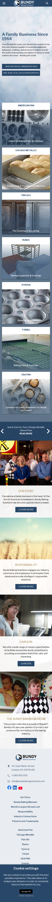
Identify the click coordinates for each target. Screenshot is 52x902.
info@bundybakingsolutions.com (28, 781)
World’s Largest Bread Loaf (25, 807)
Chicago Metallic (25, 834)
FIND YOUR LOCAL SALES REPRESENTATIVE (21, 73)
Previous (2, 431)
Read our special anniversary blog (21, 66)
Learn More (26, 509)
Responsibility (25, 811)
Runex (25, 844)
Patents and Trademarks (25, 821)
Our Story (25, 797)
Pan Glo (25, 839)
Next (49, 431)
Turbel (25, 854)
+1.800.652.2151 (20, 775)
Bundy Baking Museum (25, 802)
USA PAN (25, 858)
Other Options (26, 895)
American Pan (25, 830)
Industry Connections (25, 816)
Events (25, 863)
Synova (25, 849)
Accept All (26, 891)
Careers (26, 663)
